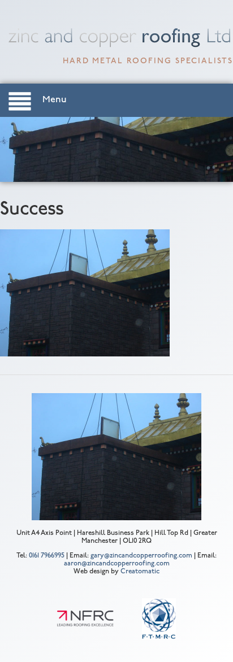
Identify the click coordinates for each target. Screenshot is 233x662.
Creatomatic (139, 571)
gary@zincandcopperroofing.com (141, 555)
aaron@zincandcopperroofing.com (117, 563)
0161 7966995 (46, 555)
